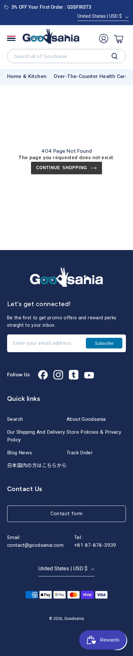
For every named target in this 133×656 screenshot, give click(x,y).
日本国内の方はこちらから (37, 465)
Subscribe (104, 342)
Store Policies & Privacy (93, 432)
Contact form (66, 513)
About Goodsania (86, 419)
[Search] (114, 56)
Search (15, 419)
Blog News (19, 453)
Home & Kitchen (26, 76)
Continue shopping (61, 167)
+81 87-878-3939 (95, 545)
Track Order (79, 453)
